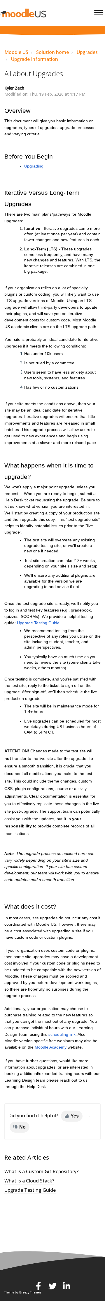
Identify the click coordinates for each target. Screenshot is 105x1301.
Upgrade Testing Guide (30, 1190)
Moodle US (16, 52)
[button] (98, 11)
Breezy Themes (30, 1292)
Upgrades (87, 52)
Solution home (52, 52)
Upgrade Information (34, 59)
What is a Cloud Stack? (29, 1181)
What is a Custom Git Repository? (41, 1171)
